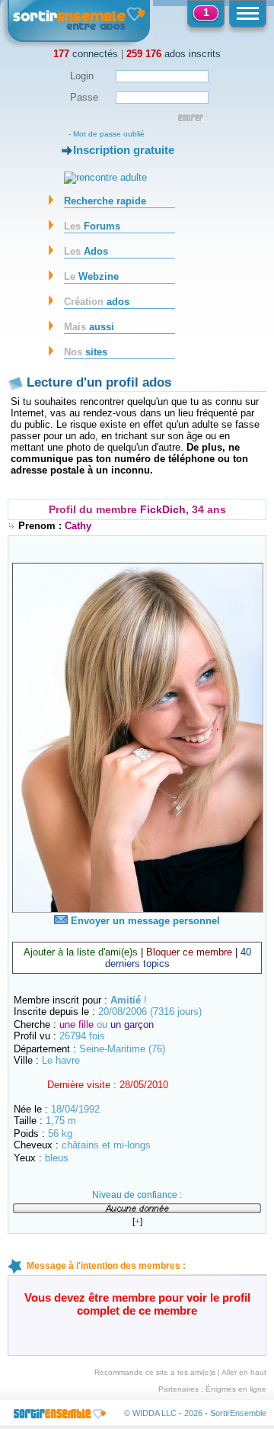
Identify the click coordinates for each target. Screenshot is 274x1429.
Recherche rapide (105, 201)
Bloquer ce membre (189, 952)
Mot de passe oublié (109, 134)
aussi (89, 326)
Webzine (91, 276)
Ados (86, 251)
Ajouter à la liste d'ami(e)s (81, 952)
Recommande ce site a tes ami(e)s (154, 1372)
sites (85, 352)
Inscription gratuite (123, 149)
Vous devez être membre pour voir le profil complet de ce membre (137, 1304)
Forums (92, 226)
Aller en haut (243, 1372)
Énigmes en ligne (236, 1389)
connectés (85, 53)
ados (96, 301)
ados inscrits (173, 53)
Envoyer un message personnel (144, 920)
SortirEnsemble (238, 1413)
